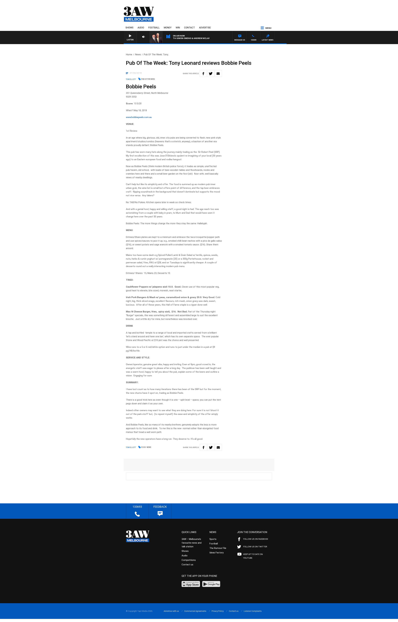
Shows (129, 27)
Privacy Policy (218, 611)
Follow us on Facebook (255, 539)
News (138, 54)
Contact (189, 27)
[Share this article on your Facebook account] (203, 73)
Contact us (187, 564)
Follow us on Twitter (255, 546)
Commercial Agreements (195, 611)
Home (129, 54)
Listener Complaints (253, 611)
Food (143, 447)
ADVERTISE (205, 27)
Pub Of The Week (148, 79)
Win (178, 27)
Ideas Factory (216, 552)
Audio (141, 27)
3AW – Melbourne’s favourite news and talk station (191, 543)
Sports (212, 539)
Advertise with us (171, 611)
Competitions (189, 560)
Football (154, 27)
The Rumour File (217, 548)
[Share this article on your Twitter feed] (210, 73)
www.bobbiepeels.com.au (139, 117)
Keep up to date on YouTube (253, 556)
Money (167, 27)
